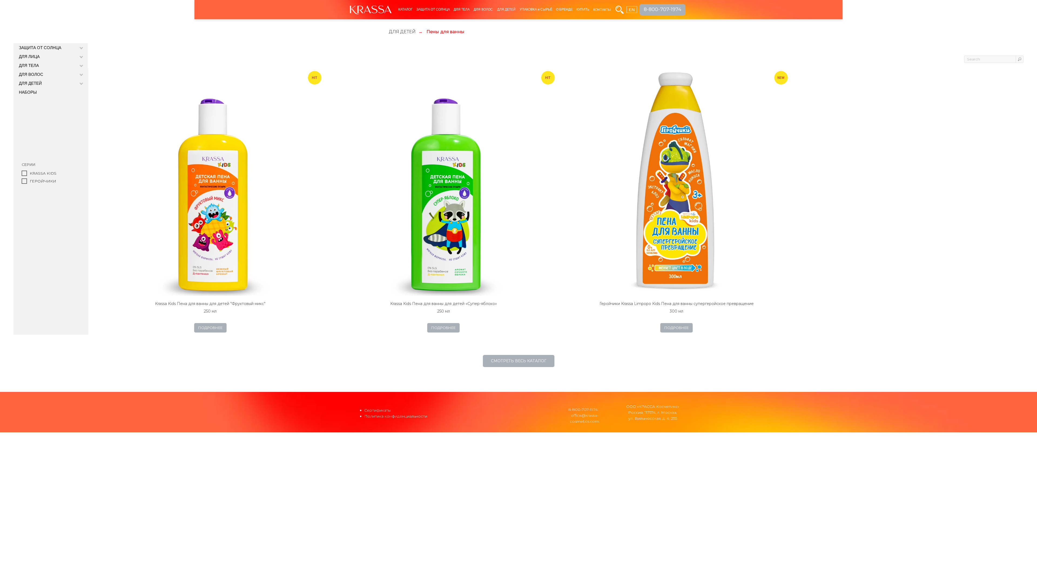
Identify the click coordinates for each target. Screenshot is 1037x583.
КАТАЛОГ (405, 9)
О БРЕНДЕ (564, 9)
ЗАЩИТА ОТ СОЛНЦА (433, 9)
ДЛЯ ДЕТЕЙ (506, 9)
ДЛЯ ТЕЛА (462, 9)
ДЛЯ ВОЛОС (483, 9)
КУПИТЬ (582, 9)
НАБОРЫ (28, 92)
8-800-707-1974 (583, 409)
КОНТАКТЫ (602, 10)
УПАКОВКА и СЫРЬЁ (536, 9)
